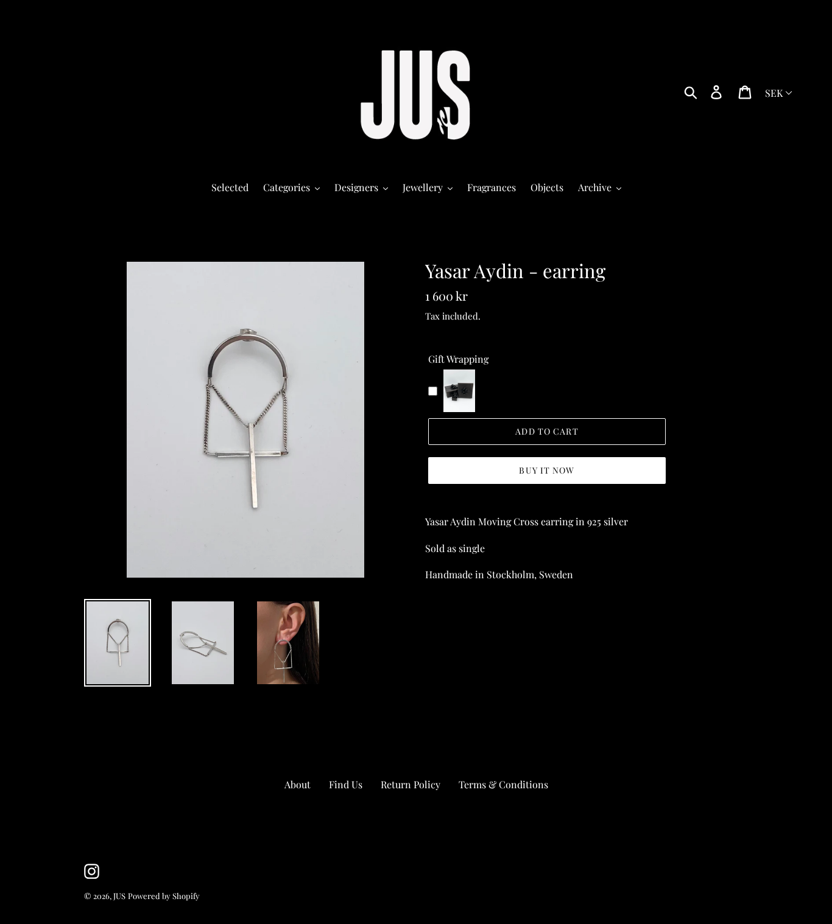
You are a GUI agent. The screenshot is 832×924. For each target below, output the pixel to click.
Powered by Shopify (164, 896)
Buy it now (546, 470)
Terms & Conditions (503, 784)
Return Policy (410, 784)
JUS (119, 896)
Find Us (345, 784)
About (297, 784)
